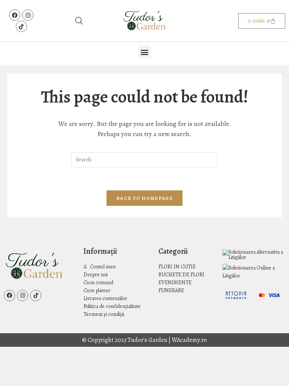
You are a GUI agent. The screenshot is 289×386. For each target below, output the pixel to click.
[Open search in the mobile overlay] (79, 21)
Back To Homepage (144, 198)
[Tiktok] (21, 26)
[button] (144, 52)
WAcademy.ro (189, 340)
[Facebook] (14, 15)
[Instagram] (27, 15)
